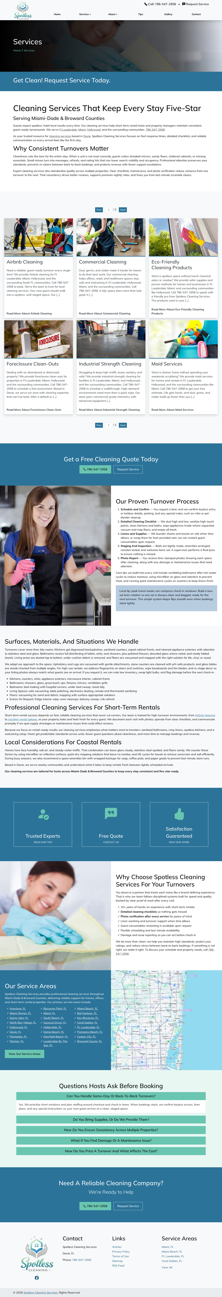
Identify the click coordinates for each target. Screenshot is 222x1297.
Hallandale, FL (52, 1027)
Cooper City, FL (86, 1036)
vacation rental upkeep (22, 719)
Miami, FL (49, 1013)
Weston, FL (17, 1041)
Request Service (197, 4)
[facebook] (37, 1277)
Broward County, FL (89, 1041)
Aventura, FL (18, 1008)
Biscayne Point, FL (55, 1008)
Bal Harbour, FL (87, 1013)
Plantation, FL (18, 1036)
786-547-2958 (155, 129)
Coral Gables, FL (87, 1022)
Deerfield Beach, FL (55, 1036)
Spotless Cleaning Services (41, 1292)
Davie (87, 136)
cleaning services (60, 136)
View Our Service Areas (24, 1054)
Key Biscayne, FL (87, 1018)
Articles (117, 1247)
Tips (140, 14)
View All (167, 1267)
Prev (99, 209)
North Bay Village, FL (23, 1022)
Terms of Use (120, 1256)
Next (122, 209)
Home (57, 14)
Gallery (168, 14)
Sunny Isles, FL (19, 1018)
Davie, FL (15, 1032)
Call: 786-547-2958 (161, 4)
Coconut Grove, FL (54, 1022)
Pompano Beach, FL (90, 1032)
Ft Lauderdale (68, 129)
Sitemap (117, 1261)
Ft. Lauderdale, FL (88, 1027)
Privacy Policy (121, 1251)
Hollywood (94, 129)
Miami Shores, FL (20, 1013)
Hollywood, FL (18, 1027)
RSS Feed (118, 1265)
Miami (82, 129)
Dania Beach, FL (53, 1032)
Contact (196, 14)
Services (29, 50)
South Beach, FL (53, 1018)
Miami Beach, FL (87, 1008)
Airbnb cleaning (205, 715)
